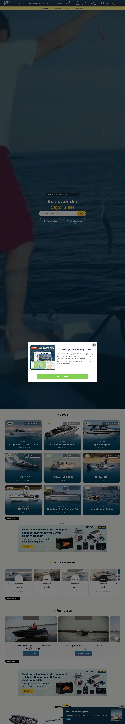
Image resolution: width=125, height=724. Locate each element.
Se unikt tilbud (62, 376)
